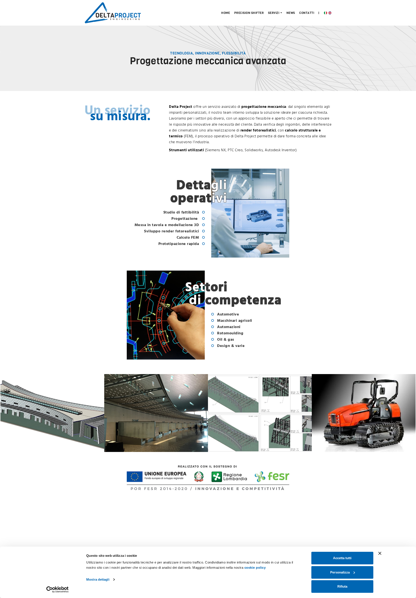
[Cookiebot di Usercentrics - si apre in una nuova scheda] (57, 589)
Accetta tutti (342, 558)
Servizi (274, 13)
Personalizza (340, 572)
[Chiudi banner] (379, 553)
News (290, 13)
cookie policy (255, 567)
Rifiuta (342, 586)
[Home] (112, 12)
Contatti (306, 13)
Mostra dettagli (97, 579)
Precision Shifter (249, 13)
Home (225, 13)
